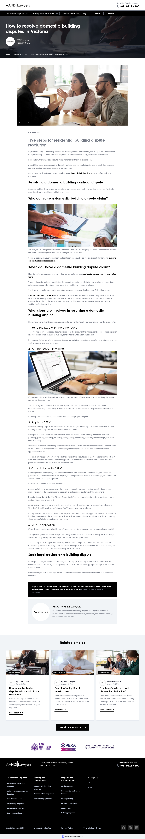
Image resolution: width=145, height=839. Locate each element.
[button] (15, 13)
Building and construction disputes (17, 792)
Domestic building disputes (45, 794)
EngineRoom (78, 836)
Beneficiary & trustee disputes (15, 784)
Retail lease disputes (15, 808)
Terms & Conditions (92, 828)
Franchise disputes (14, 799)
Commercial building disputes (42, 787)
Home (8, 54)
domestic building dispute (41, 295)
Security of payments (43, 798)
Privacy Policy (67, 828)
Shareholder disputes (15, 813)
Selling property (68, 813)
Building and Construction (43, 13)
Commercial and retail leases (70, 792)
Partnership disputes (15, 803)
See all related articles (71, 727)
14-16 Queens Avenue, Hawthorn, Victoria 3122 (58, 762)
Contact (110, 13)
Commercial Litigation (15, 13)
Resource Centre (20, 54)
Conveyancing (67, 798)
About (97, 13)
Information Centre (42, 828)
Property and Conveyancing (74, 13)
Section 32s (66, 808)
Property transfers (69, 803)
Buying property (67, 786)
